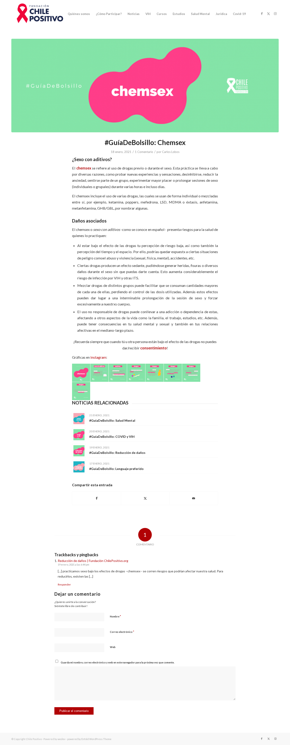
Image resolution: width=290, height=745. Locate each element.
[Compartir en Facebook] (96, 498)
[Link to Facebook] (261, 13)
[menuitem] (79, 13)
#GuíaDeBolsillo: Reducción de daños (117, 453)
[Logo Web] (38, 13)
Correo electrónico (122, 632)
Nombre (115, 616)
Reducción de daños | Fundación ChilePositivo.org (93, 561)
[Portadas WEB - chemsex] (145, 85)
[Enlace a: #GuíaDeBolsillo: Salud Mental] (79, 418)
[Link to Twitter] (268, 13)
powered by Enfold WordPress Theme (89, 739)
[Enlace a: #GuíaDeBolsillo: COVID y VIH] (79, 434)
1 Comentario (144, 152)
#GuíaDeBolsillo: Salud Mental (112, 420)
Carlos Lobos (170, 152)
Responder (64, 584)
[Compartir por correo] (193, 498)
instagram (98, 357)
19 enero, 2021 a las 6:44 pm (73, 564)
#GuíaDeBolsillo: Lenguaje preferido (116, 469)
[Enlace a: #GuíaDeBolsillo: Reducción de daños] (79, 450)
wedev (61, 739)
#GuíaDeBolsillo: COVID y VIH (112, 436)
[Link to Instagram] (275, 13)
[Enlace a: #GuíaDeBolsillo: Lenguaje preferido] (79, 466)
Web (113, 647)
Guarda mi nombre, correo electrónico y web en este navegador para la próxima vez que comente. (117, 662)
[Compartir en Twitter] (145, 498)
